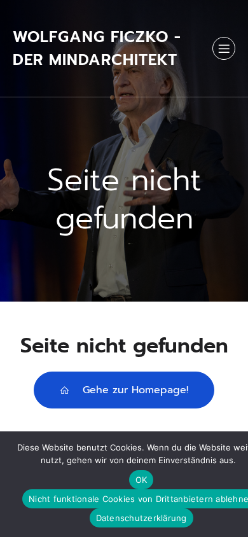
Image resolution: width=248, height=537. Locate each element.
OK (141, 480)
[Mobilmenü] (223, 48)
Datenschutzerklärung (141, 518)
